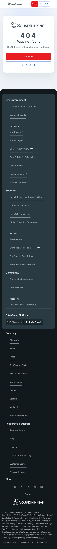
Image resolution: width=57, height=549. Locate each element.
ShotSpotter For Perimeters (25, 247)
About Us (14, 340)
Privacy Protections (19, 415)
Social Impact (16, 382)
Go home (28, 56)
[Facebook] (15, 487)
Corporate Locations (19, 205)
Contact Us (44, 4)
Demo (34, 4)
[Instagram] (22, 487)
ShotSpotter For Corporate (22, 264)
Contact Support (17, 472)
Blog (8, 479)
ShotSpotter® (16, 132)
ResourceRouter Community (23, 304)
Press (12, 356)
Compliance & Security (20, 455)
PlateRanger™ (17, 140)
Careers (13, 398)
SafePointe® (16, 239)
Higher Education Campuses (23, 222)
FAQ (12, 438)
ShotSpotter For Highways (23, 256)
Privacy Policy (42, 542)
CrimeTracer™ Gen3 (21, 148)
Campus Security (18, 115)
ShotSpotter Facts (18, 365)
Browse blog (28, 64)
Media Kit (14, 407)
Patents (40, 537)
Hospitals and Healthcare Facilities (26, 197)
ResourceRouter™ (18, 174)
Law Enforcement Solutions (23, 106)
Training (13, 447)
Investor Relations (18, 373)
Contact (28, 494)
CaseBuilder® (16, 165)
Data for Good (16, 287)
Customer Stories (18, 463)
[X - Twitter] (28, 487)
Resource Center (18, 430)
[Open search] (3, 4)
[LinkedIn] (35, 487)
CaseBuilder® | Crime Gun (22, 157)
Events (13, 390)
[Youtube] (41, 487)
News (12, 348)
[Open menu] (53, 4)
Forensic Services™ (19, 182)
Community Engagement (22, 279)
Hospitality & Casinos (20, 213)
